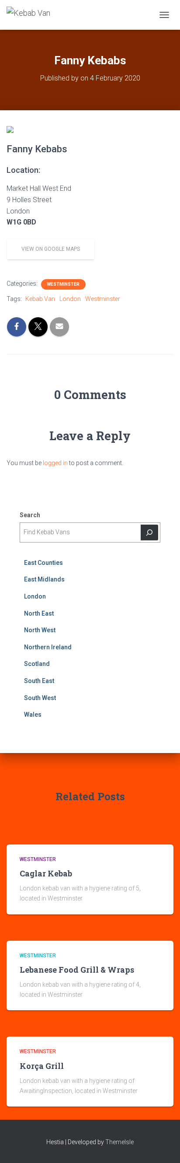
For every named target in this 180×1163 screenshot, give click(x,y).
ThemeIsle (119, 1141)
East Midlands (44, 579)
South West (40, 697)
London (70, 298)
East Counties (43, 562)
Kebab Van (40, 298)
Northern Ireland (48, 647)
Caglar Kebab (46, 873)
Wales (33, 714)
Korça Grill (42, 1066)
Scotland (37, 663)
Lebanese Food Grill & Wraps (77, 969)
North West (39, 630)
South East (39, 680)
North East (39, 613)
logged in (55, 462)
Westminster (63, 284)
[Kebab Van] (32, 15)
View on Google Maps (50, 249)
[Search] (149, 532)
